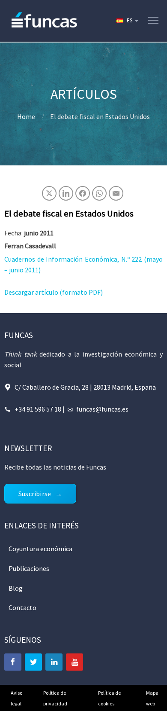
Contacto (22, 607)
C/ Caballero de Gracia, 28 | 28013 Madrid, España (85, 387)
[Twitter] (33, 662)
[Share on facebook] (82, 193)
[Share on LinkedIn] (66, 193)
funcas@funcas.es (102, 409)
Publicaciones (29, 568)
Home (26, 116)
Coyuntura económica (40, 548)
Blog (16, 588)
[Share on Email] (116, 193)
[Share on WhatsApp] (99, 193)
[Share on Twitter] (49, 193)
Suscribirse (34, 493)
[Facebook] (12, 662)
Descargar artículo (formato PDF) (53, 292)
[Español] (126, 20)
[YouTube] (74, 662)
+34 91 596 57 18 (38, 409)
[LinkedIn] (54, 662)
